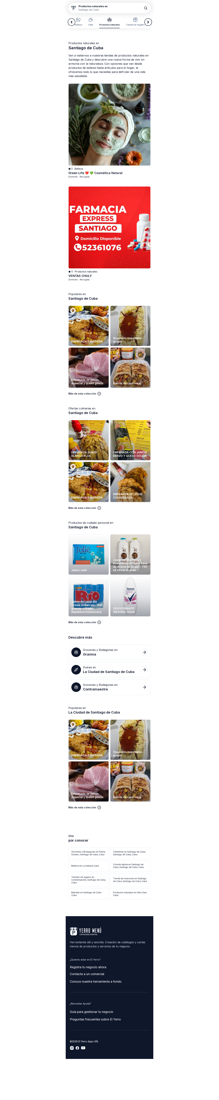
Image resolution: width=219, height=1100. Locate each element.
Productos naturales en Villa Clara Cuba (130, 893)
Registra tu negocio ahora (88, 967)
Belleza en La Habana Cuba (85, 865)
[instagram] (72, 1048)
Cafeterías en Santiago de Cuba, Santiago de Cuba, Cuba (129, 853)
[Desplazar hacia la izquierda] (71, 22)
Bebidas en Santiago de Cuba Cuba (86, 893)
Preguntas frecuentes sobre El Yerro (95, 1019)
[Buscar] (146, 8)
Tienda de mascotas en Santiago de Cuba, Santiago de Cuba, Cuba (130, 879)
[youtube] (83, 1048)
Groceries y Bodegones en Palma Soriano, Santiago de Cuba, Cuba (88, 853)
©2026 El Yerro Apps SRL (84, 1041)
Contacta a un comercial (87, 974)
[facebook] (77, 1048)
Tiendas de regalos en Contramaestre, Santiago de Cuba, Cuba (88, 880)
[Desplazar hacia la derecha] (148, 22)
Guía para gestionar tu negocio (91, 1012)
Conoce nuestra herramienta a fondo (95, 981)
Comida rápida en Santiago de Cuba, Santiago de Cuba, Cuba (128, 865)
